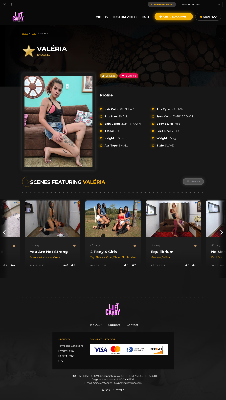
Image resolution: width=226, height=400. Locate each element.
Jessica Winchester (41, 257)
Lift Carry (34, 245)
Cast (146, 17)
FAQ (60, 360)
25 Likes (110, 75)
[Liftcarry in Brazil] (18, 17)
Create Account (175, 16)
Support (114, 325)
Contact (132, 325)
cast (34, 33)
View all (195, 181)
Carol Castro (218, 257)
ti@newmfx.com (102, 383)
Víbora (117, 257)
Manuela (156, 257)
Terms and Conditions (70, 345)
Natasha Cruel (104, 257)
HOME (25, 33)
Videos (102, 17)
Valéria (56, 257)
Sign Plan (210, 16)
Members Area (163, 4)
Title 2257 (95, 325)
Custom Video (125, 17)
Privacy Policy (66, 350)
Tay (92, 257)
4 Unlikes (130, 75)
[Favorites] (14, 246)
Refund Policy (66, 355)
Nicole (126, 257)
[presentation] (4, 232)
